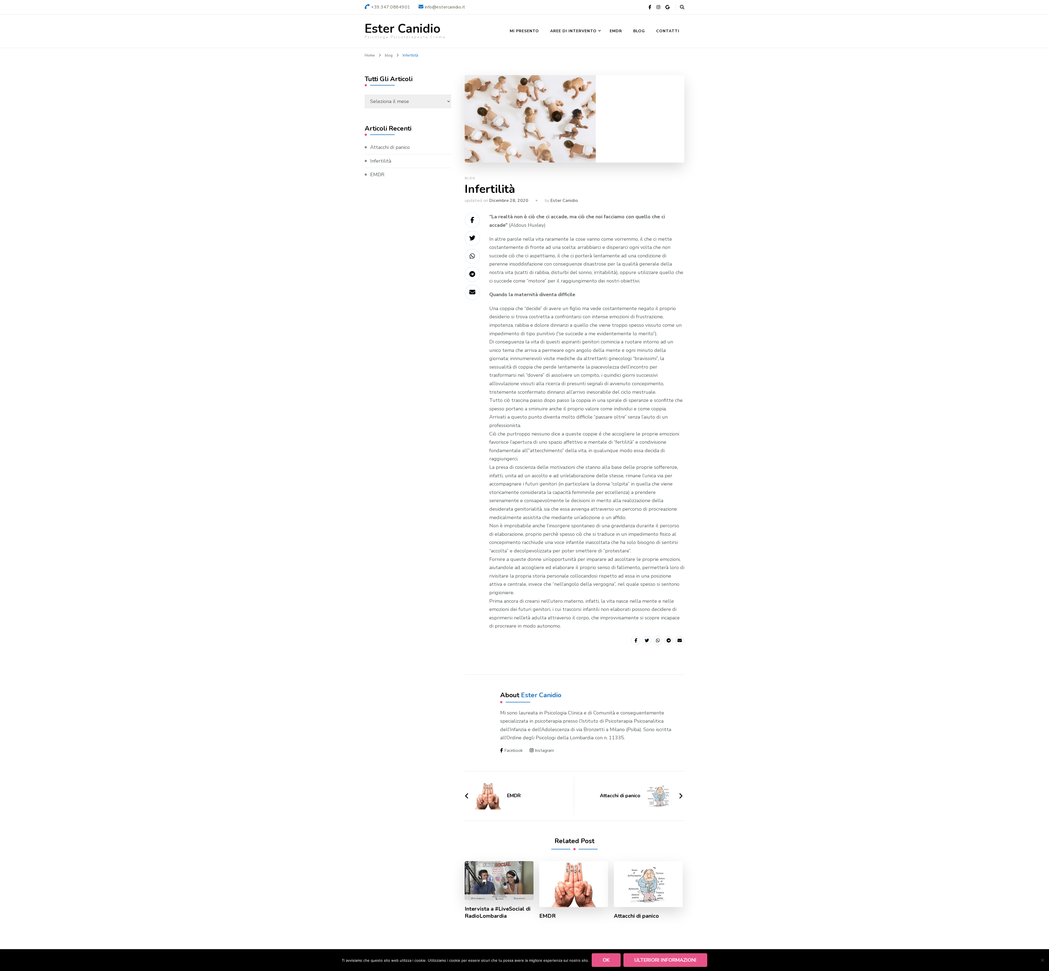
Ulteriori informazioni (665, 960)
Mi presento (524, 31)
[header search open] (682, 7)
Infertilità (380, 161)
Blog (639, 31)
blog (470, 178)
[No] (1042, 960)
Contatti (667, 31)
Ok (606, 960)
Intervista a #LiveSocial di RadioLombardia (498, 912)
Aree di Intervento (573, 31)
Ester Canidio (402, 28)
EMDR (616, 31)
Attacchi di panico (636, 916)
